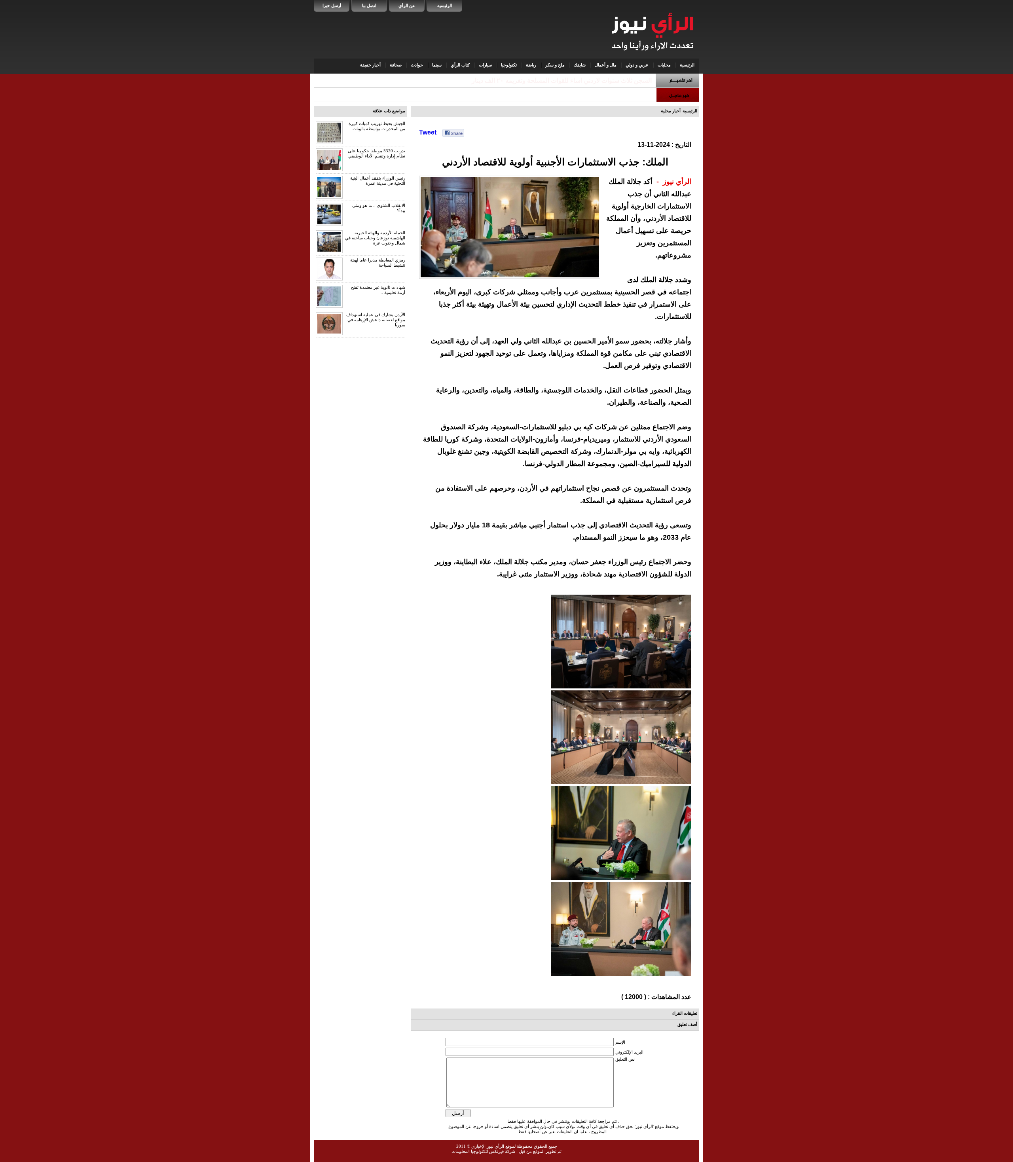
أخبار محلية (671, 110)
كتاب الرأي (460, 65)
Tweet (427, 132)
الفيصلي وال (635, 80)
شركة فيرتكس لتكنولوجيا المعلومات (483, 1151)
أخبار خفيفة (370, 65)
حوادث (417, 65)
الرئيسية (444, 5)
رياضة (531, 65)
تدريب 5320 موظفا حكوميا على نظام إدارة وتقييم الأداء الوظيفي (376, 153)
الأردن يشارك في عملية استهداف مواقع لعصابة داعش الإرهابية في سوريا (375, 319)
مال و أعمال (606, 65)
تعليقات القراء (684, 1013)
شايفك (580, 65)
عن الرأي (406, 5)
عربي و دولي (637, 65)
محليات (664, 65)
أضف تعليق (687, 1024)
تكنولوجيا (509, 65)
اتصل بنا (369, 5)
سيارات (485, 65)
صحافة (396, 65)
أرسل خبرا (331, 5)
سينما (437, 65)
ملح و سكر (555, 65)
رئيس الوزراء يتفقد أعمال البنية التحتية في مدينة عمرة (377, 181)
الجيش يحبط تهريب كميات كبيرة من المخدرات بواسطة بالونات (377, 126)
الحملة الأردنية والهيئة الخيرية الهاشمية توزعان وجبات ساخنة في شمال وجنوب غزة (375, 237)
